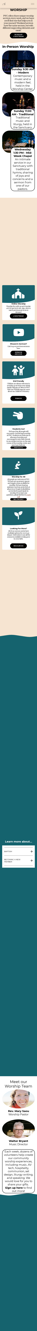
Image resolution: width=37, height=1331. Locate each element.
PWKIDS (18, 398)
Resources (19, 546)
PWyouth (18, 448)
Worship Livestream (18, 35)
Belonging (18, 499)
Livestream (18, 316)
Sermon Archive (18, 353)
